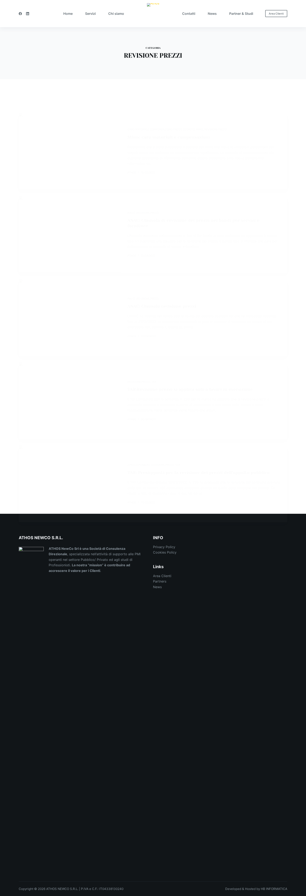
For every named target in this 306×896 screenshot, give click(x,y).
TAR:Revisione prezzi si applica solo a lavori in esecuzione (190, 389)
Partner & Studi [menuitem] (241, 13)
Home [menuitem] (68, 13)
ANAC (131, 212)
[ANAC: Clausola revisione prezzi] (70, 317)
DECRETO (189, 129)
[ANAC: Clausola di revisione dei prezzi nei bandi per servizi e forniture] (70, 234)
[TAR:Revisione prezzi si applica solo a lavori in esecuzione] (70, 400)
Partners (159, 581)
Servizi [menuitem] (90, 13)
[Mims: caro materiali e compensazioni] (70, 151)
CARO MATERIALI (138, 129)
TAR (153, 381)
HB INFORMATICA (274, 889)
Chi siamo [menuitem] (116, 13)
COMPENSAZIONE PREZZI (166, 129)
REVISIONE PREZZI (215, 129)
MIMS (199, 129)
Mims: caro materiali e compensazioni (168, 137)
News (157, 587)
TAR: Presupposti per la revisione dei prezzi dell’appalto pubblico (198, 472)
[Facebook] (20, 13)
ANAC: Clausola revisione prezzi (161, 306)
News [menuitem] (212, 13)
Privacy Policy (164, 547)
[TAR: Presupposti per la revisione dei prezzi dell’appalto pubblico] (70, 483)
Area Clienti (276, 13)
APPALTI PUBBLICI (138, 464)
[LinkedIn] (27, 13)
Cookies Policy (165, 552)
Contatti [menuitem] (188, 13)
